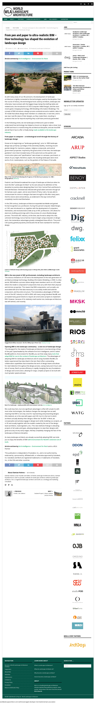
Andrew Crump (46, 343)
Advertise (7, 674)
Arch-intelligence (47, 405)
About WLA (8, 672)
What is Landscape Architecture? (43, 665)
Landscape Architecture (43, 48)
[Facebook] (88, 4)
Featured (21, 19)
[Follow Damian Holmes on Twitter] (8, 485)
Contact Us (8, 680)
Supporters (64, 19)
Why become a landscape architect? (44, 673)
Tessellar (7, 271)
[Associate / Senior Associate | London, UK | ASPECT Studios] (67, 46)
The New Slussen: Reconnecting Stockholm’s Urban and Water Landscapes (82, 88)
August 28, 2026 (78, 39)
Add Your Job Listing (70, 67)
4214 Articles (31, 473)
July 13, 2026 (77, 93)
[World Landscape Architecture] (18, 17)
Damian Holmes (23, 48)
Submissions (8, 677)
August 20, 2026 (78, 80)
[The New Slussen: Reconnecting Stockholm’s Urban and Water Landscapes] (67, 88)
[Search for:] (81, 22)
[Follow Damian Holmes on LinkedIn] (11, 485)
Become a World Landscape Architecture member (16, 666)
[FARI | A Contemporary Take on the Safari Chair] (67, 78)
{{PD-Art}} (16, 178)
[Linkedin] (84, 4)
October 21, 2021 (12, 48)
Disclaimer (8, 685)
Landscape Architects (33, 19)
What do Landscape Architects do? (44, 669)
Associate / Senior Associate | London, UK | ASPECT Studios (81, 46)
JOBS (45, 19)
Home (5, 19)
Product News (69, 72)
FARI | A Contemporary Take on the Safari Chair (81, 77)
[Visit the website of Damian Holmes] (5, 485)
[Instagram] (81, 4)
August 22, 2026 (78, 61)
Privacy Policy (8, 682)
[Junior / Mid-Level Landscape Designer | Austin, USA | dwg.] (67, 57)
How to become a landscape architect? (45, 677)
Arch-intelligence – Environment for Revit (33, 59)
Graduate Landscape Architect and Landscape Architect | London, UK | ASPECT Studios (81, 34)
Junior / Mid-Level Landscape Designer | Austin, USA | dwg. (80, 57)
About (12, 19)
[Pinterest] (92, 4)
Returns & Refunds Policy (12, 687)
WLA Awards (53, 19)
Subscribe (67, 114)
